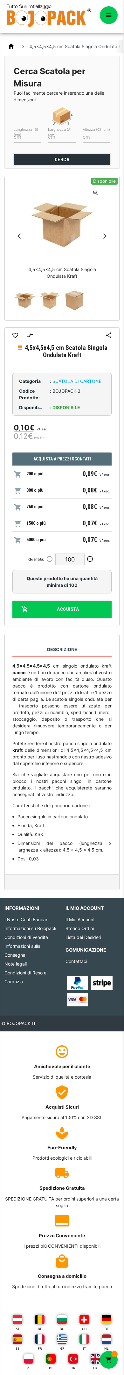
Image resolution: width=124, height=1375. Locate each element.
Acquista (68, 609)
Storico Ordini (79, 928)
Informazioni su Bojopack (30, 928)
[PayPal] (77, 982)
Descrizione (62, 649)
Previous (19, 236)
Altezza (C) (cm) (96, 129)
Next (105, 236)
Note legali (15, 963)
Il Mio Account (80, 919)
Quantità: (36, 559)
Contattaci (76, 961)
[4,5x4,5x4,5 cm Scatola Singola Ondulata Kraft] (24, 300)
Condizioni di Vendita (26, 937)
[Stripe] (102, 982)
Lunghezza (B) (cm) (26, 132)
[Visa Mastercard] (77, 999)
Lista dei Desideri (83, 937)
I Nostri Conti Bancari (26, 919)
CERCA (62, 159)
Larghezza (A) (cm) (60, 132)
